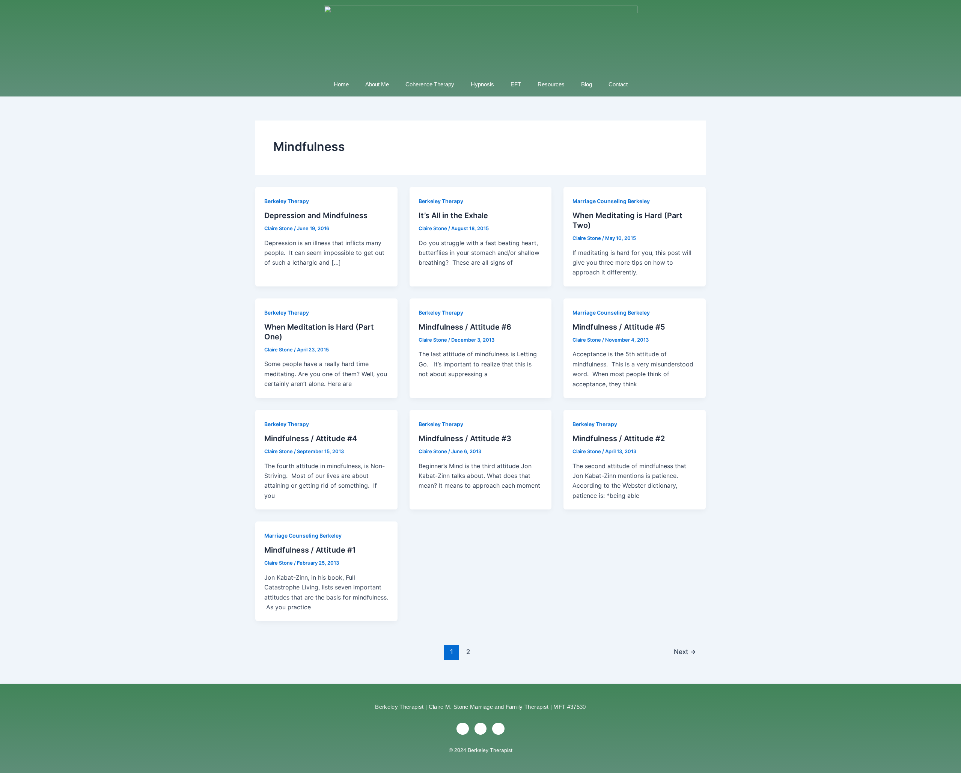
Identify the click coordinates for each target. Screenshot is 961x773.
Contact (618, 84)
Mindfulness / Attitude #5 (618, 327)
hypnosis (482, 84)
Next (685, 651)
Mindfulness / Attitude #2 (618, 438)
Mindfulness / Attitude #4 (310, 438)
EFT (516, 84)
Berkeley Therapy (286, 201)
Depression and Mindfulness (316, 215)
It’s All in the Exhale (453, 215)
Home (341, 84)
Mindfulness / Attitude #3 (465, 438)
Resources (551, 84)
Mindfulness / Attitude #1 (310, 550)
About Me (377, 84)
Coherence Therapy (429, 84)
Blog (586, 84)
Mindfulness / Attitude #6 (465, 327)
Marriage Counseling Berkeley (611, 201)
